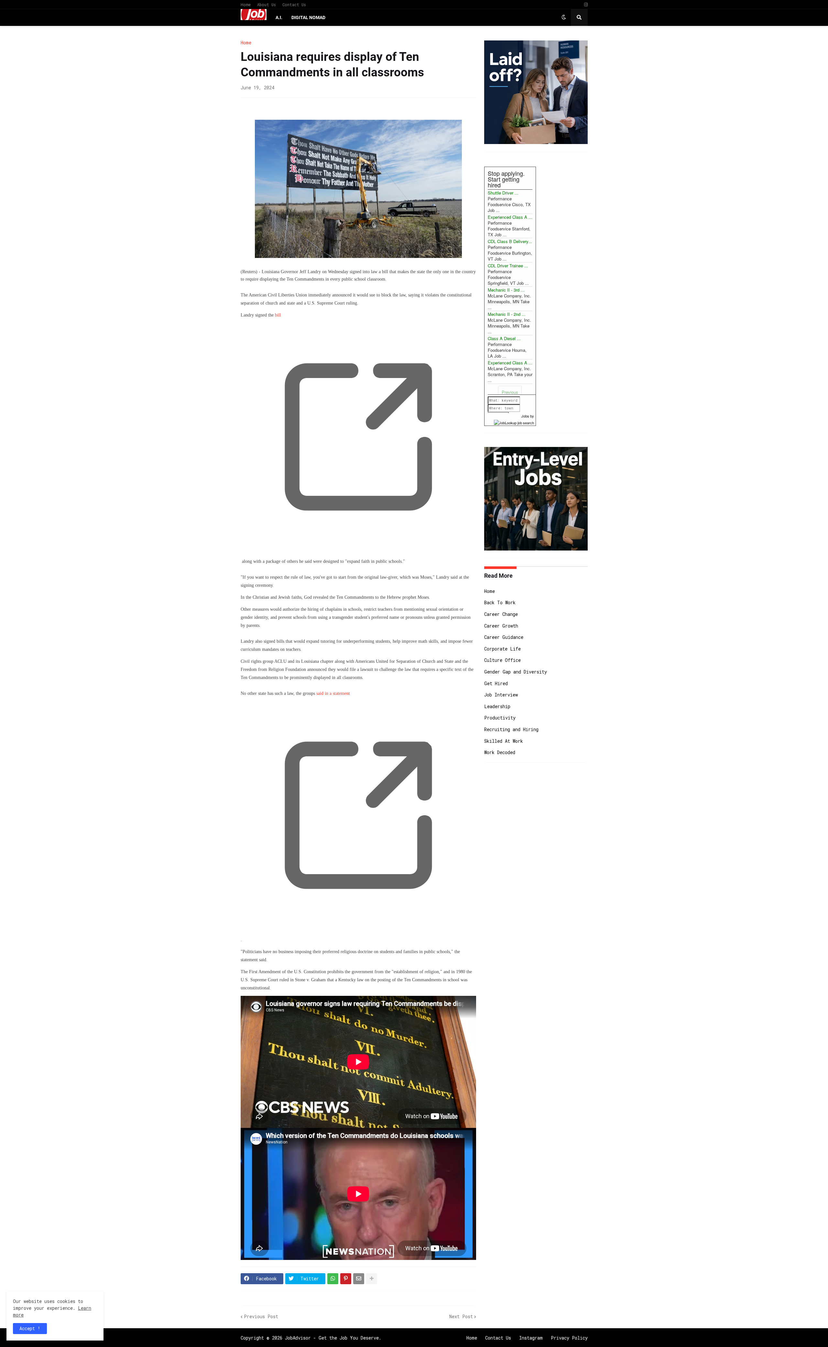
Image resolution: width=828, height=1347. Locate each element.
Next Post (461, 1316)
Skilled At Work (503, 741)
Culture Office (502, 660)
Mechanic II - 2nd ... (507, 314)
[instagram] (586, 4)
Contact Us (294, 4)
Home (246, 4)
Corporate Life (502, 649)
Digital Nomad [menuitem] (308, 17)
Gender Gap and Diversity (515, 672)
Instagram (531, 1338)
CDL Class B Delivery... (510, 241)
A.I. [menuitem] (279, 17)
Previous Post (261, 1316)
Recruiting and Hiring (511, 729)
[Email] (358, 1278)
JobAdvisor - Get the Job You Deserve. (333, 1338)
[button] (564, 17)
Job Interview (501, 695)
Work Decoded (499, 752)
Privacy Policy (569, 1338)
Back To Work (500, 602)
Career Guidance (503, 637)
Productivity (500, 718)
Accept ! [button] (29, 1328)
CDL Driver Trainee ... (508, 265)
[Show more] (371, 1278)
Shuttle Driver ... (503, 193)
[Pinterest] (345, 1278)
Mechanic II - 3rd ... (506, 290)
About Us (266, 4)
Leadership (497, 706)
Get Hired (496, 683)
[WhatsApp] (332, 1278)
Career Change (501, 614)
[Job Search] (514, 421)
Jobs (525, 415)
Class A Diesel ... (504, 338)
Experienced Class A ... (510, 217)
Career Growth (501, 626)
